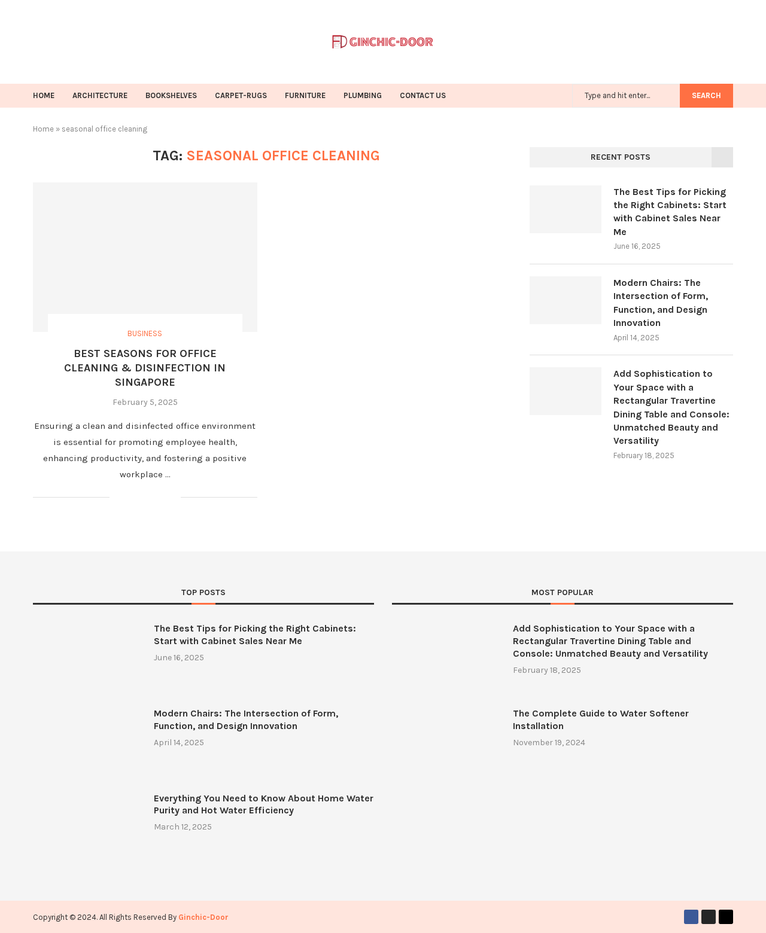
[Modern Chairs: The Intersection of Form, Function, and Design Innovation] (565, 300)
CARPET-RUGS (241, 95)
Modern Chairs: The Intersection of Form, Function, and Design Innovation (660, 302)
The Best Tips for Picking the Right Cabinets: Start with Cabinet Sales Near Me (670, 211)
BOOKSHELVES (171, 95)
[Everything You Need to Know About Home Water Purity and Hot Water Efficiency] (87, 828)
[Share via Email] (171, 498)
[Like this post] (118, 498)
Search (706, 95)
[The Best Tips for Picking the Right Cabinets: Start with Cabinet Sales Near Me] (565, 209)
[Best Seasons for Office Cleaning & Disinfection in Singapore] (145, 257)
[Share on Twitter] (146, 498)
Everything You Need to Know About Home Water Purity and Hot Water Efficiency (263, 804)
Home (43, 128)
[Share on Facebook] (133, 498)
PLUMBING (363, 95)
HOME (43, 95)
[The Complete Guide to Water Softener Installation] (446, 744)
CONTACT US (423, 95)
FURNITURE (305, 95)
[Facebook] (691, 917)
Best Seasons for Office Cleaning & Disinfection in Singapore (145, 368)
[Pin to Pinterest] (159, 498)
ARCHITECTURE (99, 95)
